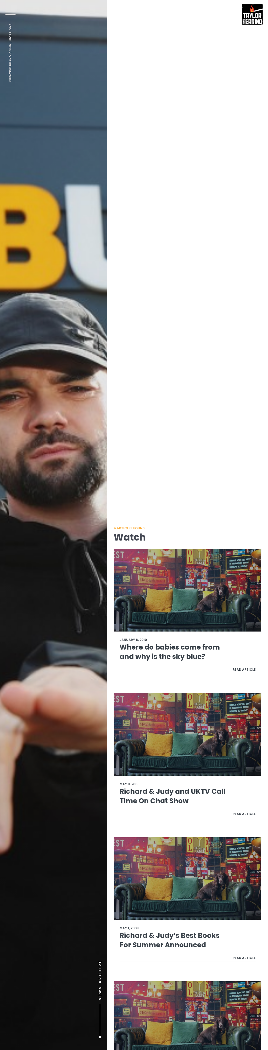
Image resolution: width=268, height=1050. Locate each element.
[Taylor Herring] (252, 14)
